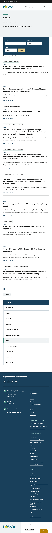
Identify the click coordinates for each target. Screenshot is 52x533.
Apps (31, 445)
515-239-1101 (10, 403)
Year (6, 47)
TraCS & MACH (34, 506)
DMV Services (33, 437)
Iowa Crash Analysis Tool (36, 502)
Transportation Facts (35, 478)
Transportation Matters (36, 407)
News (31, 409)
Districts (32, 401)
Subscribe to (8, 22)
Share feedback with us (14, 412)
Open (34, 491)
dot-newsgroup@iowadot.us (23, 26)
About (31, 396)
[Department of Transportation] (8, 6)
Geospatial (33, 496)
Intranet (33, 459)
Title (6, 40)
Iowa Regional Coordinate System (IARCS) (39, 484)
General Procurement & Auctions (38, 426)
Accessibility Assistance (36, 464)
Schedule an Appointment (37, 439)
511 (31, 453)
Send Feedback (29, 525)
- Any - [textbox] (31, 43)
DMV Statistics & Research (37, 499)
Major (34, 456)
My (32, 451)
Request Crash (35, 488)
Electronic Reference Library (37, 462)
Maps (31, 512)
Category (29, 40)
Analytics (32, 473)
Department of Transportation (26, 7)
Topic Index (33, 415)
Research (32, 475)
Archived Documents (35, 517)
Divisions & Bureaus (35, 404)
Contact (32, 398)
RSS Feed (8, 294)
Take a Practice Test (35, 442)
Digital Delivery (34, 494)
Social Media (33, 393)
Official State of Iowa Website (10, 1)
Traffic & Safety (34, 481)
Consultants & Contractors (37, 423)
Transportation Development (37, 429)
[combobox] (34, 43)
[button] (44, 531)
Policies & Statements (36, 509)
